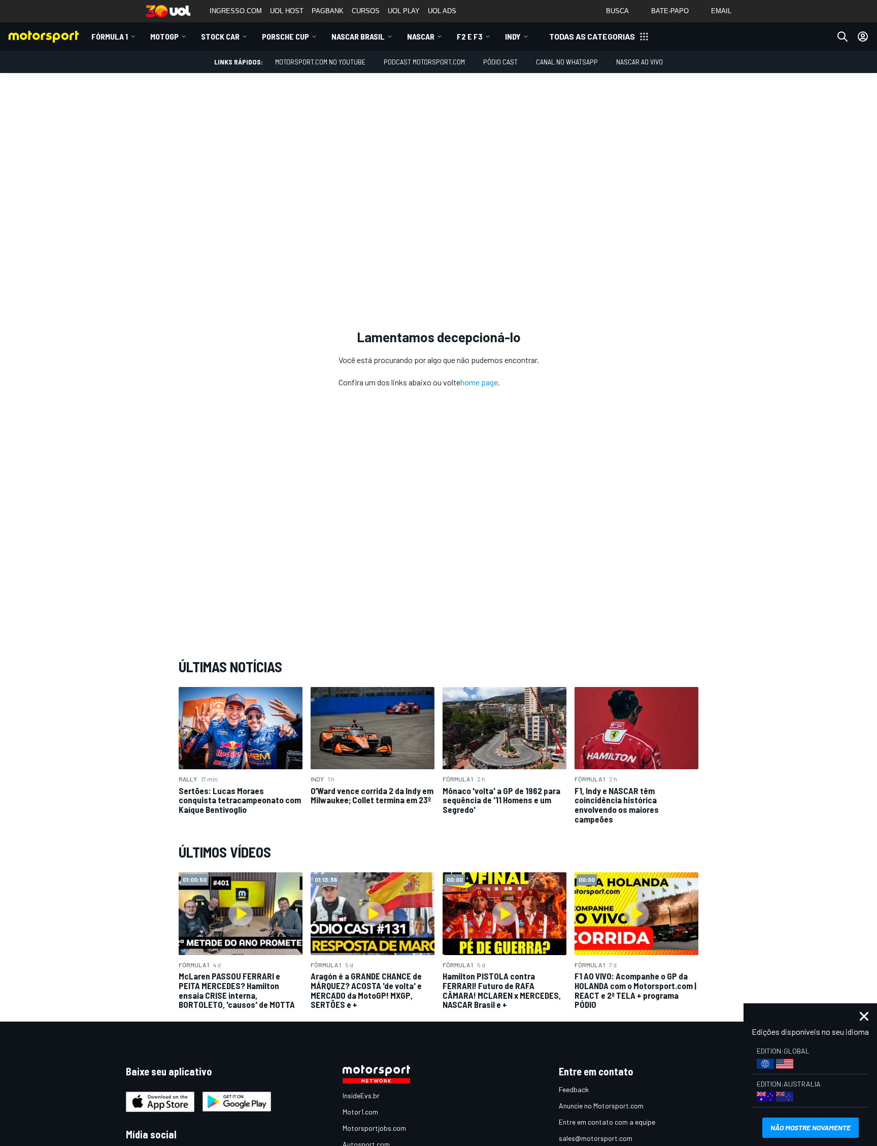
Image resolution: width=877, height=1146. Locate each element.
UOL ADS (442, 11)
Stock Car (220, 36)
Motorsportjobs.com (374, 1128)
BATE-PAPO (670, 11)
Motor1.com (360, 1111)
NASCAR (420, 36)
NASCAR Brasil (358, 36)
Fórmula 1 (109, 36)
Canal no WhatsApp (567, 61)
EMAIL (721, 11)
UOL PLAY (404, 11)
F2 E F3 (470, 36)
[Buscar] (842, 36)
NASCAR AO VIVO (639, 61)
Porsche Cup (285, 36)
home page (479, 382)
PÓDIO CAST (500, 61)
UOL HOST (286, 11)
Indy (513, 36)
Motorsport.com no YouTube (320, 61)
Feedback (574, 1089)
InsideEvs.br (361, 1095)
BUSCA (617, 11)
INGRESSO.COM (236, 11)
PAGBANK (328, 11)
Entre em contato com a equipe (607, 1122)
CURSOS (366, 11)
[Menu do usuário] (863, 36)
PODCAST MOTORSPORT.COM (424, 61)
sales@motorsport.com (595, 1138)
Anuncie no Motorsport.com (601, 1105)
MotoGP (164, 36)
